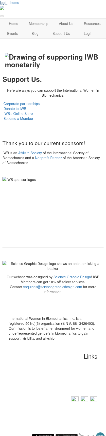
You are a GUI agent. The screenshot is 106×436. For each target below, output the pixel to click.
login (3, 2)
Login (88, 33)
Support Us (61, 33)
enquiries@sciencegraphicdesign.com (52, 286)
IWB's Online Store (18, 113)
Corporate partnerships (21, 103)
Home (13, 23)
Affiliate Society (30, 152)
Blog (35, 33)
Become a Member (18, 118)
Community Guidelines (79, 371)
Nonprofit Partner (48, 157)
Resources (92, 23)
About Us (66, 23)
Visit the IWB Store (81, 386)
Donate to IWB (14, 108)
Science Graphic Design (72, 276)
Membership (38, 23)
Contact (91, 364)
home (14, 2)
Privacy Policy (85, 379)
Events (12, 33)
